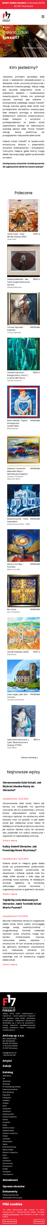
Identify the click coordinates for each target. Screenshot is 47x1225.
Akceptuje (39, 1221)
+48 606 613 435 (9, 1055)
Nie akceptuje (10, 1221)
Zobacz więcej (10, 840)
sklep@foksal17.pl (9, 1053)
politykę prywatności (11, 1214)
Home (7, 27)
